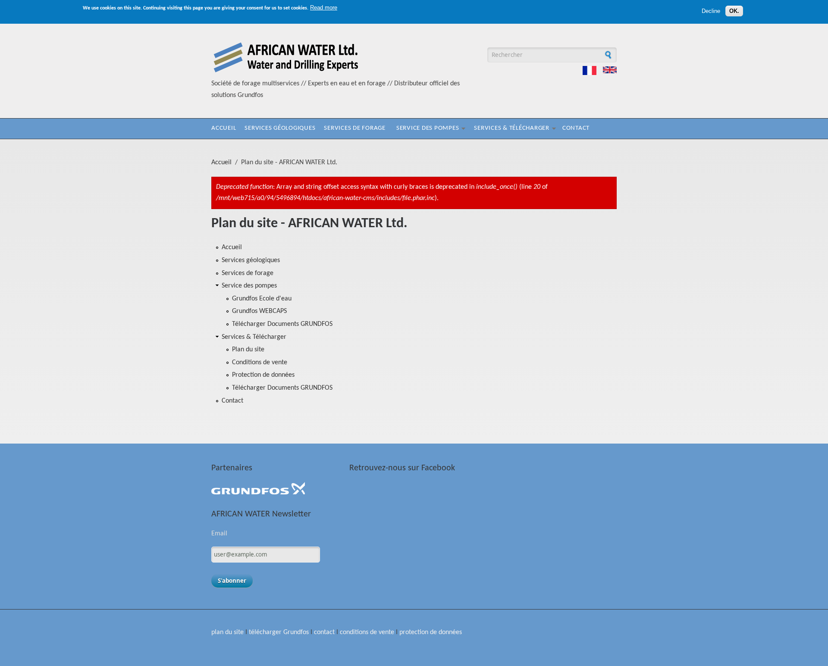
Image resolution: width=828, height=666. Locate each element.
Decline (711, 11)
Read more (323, 7)
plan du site (227, 632)
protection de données (430, 632)
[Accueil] (285, 72)
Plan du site (248, 349)
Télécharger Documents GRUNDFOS (282, 324)
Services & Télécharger (511, 128)
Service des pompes (427, 128)
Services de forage (355, 128)
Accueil (223, 128)
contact (324, 632)
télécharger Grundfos (279, 632)
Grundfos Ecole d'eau (262, 298)
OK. (734, 11)
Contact (576, 128)
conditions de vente (367, 632)
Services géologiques (280, 128)
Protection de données (263, 375)
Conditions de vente (259, 362)
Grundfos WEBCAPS (259, 311)
